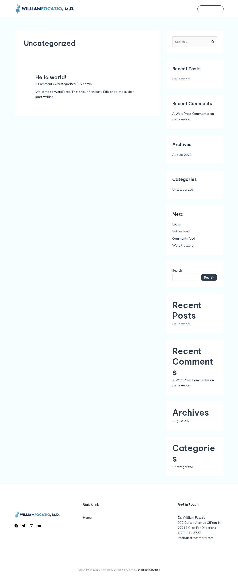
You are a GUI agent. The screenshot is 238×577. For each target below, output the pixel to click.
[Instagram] (31, 526)
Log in (176, 224)
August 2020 (182, 155)
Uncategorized (65, 84)
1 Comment (43, 84)
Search (177, 270)
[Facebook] (16, 526)
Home (87, 518)
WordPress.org (183, 245)
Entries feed (181, 231)
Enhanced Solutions (149, 569)
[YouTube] (39, 526)
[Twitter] (24, 526)
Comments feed (183, 238)
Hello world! (51, 77)
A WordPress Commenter (190, 114)
